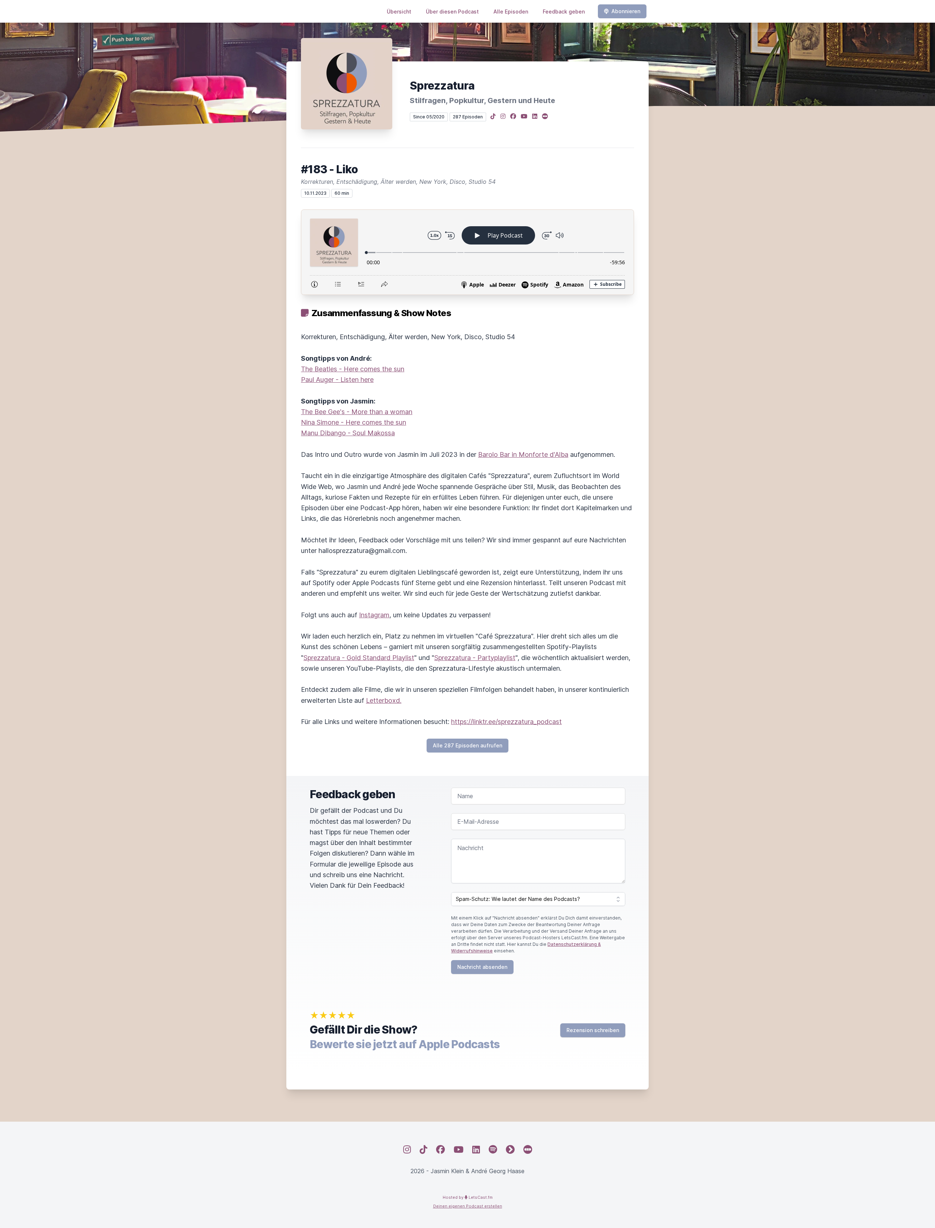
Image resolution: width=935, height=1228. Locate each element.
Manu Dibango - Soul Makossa (348, 433)
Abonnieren (625, 11)
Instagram (374, 615)
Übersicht (399, 11)
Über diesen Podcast (452, 11)
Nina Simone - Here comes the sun (353, 422)
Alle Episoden (510, 11)
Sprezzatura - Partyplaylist (474, 658)
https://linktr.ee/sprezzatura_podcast (506, 721)
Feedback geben (564, 11)
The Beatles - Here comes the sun (352, 369)
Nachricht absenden (482, 967)
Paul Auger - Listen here (337, 379)
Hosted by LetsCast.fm (468, 1197)
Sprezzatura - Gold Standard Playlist (359, 658)
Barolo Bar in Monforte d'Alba (523, 454)
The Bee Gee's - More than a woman (356, 412)
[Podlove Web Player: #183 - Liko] (467, 252)
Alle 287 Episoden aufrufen (467, 745)
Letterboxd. (383, 700)
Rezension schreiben (592, 1030)
